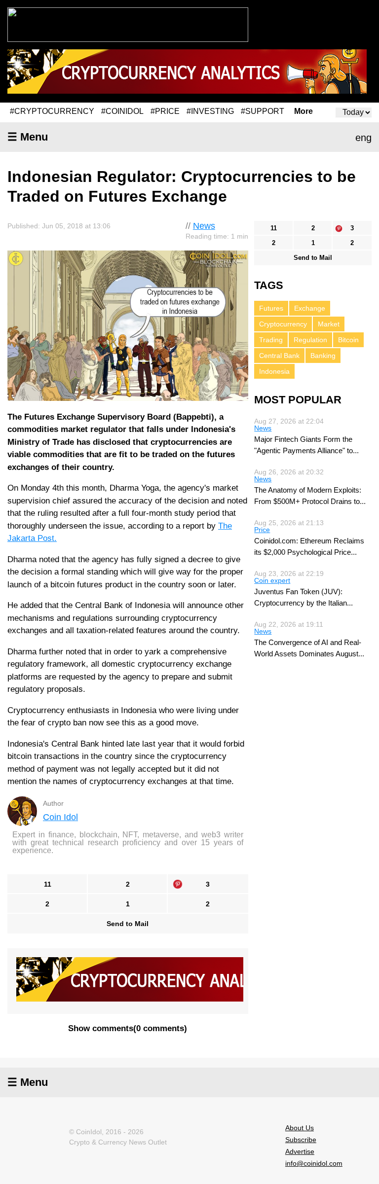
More (303, 111)
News (204, 226)
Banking (323, 355)
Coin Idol (60, 817)
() (127, 1028)
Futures (271, 308)
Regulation (310, 340)
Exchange (309, 308)
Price (262, 530)
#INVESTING (210, 111)
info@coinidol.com (313, 1163)
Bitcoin (348, 340)
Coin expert (272, 580)
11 (47, 884)
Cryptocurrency (283, 324)
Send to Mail (128, 924)
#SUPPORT (262, 111)
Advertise (299, 1151)
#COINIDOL (122, 111)
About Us (299, 1128)
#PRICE (165, 111)
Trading (271, 340)
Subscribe (300, 1140)
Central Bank (279, 355)
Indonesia (274, 371)
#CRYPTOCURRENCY (52, 111)
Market (329, 324)
